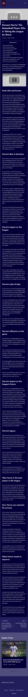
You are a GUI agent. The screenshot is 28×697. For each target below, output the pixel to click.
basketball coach (21, 98)
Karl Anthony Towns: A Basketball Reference (21, 624)
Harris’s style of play (8, 50)
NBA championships (16, 324)
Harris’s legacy (6, 55)
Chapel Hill (6, 130)
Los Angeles (19, 290)
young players (13, 320)
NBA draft (19, 147)
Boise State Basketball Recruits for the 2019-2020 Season (13, 661)
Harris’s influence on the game (10, 52)
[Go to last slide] (4, 655)
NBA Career (14, 300)
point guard (15, 238)
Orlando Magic (13, 241)
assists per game (6, 303)
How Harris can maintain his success (11, 59)
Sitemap (14, 693)
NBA (3, 22)
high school (22, 117)
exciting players (16, 344)
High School (16, 100)
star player (20, 119)
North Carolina (10, 97)
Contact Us (12, 690)
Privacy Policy (19, 690)
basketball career (6, 173)
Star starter (5, 414)
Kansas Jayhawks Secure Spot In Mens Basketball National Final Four (7, 624)
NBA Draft (12, 197)
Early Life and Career (8, 45)
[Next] (24, 655)
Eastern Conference (11, 211)
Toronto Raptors (8, 266)
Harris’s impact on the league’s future (11, 54)
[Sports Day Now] (8, 3)
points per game (8, 138)
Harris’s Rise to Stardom (8, 47)
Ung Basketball (6, 565)
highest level (22, 498)
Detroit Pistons (18, 201)
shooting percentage (12, 399)
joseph (4, 37)
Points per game (19, 262)
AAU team (11, 175)
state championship (17, 121)
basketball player (16, 338)
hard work (9, 106)
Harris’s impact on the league (10, 48)
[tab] (11, 671)
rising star (14, 64)
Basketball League (13, 516)
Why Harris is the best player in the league (13, 57)
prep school (15, 177)
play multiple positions (19, 296)
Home (6, 690)
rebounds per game (9, 398)
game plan (4, 368)
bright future (16, 279)
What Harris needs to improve (10, 61)
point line (4, 584)
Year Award (5, 245)
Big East (10, 192)
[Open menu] (25, 3)
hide (15, 42)
